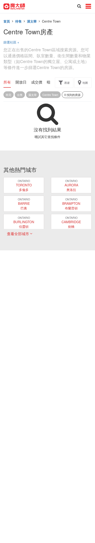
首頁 (6, 21)
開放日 (21, 82)
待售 (18, 21)
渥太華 (32, 21)
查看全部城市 (18, 233)
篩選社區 (11, 42)
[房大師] (14, 6)
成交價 (36, 82)
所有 (7, 82)
